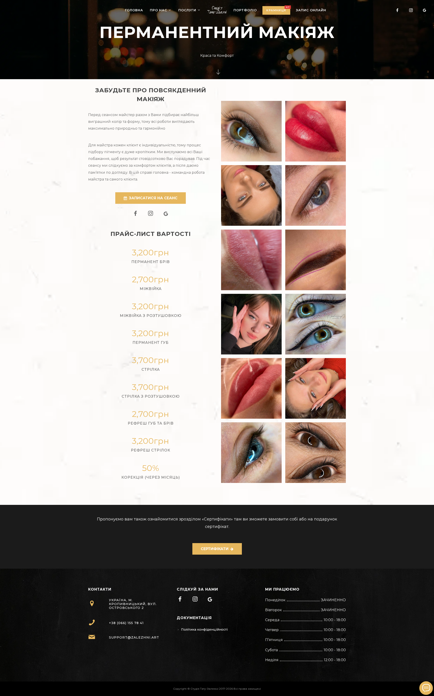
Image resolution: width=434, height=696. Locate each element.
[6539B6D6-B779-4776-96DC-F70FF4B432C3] (251, 131)
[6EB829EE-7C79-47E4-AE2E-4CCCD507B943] (251, 324)
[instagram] (411, 10)
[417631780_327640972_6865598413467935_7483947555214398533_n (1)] (315, 131)
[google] (424, 10)
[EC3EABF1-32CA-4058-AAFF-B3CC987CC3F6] (315, 324)
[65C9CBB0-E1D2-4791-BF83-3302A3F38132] (251, 260)
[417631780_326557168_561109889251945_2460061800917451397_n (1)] (251, 388)
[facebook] (397, 10)
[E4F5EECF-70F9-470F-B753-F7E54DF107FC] (315, 388)
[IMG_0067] (251, 452)
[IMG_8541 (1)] (315, 452)
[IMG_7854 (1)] (315, 260)
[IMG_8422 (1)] (315, 195)
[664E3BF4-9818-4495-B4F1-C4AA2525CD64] (251, 195)
